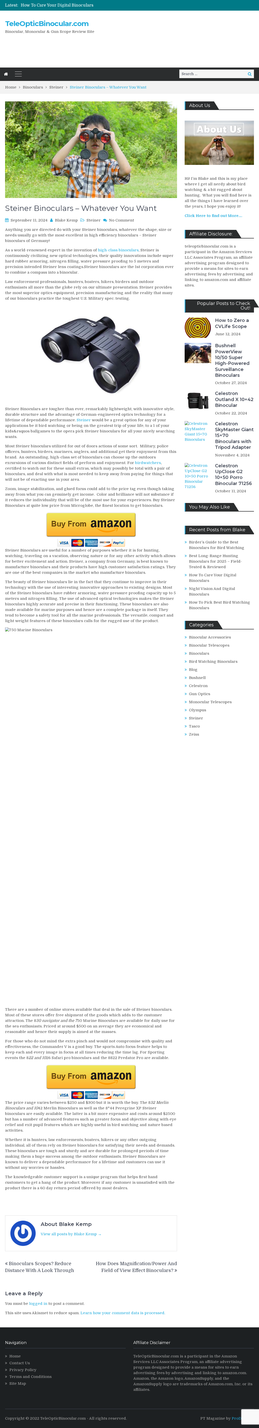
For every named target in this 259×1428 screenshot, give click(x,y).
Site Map (17, 1383)
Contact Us (19, 1363)
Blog (193, 669)
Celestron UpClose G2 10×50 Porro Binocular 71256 (233, 474)
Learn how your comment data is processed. (122, 1313)
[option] (88, 5)
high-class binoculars (118, 250)
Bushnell (197, 677)
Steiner (94, 220)
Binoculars (199, 653)
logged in (38, 1303)
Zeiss (194, 734)
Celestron (198, 686)
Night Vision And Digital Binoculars (56, 5)
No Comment (121, 220)
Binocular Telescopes (209, 645)
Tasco (194, 726)
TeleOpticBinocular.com (47, 23)
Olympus (197, 710)
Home (15, 1356)
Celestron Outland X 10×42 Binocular (234, 399)
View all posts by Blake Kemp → (71, 1234)
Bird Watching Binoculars (213, 661)
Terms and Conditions (30, 1376)
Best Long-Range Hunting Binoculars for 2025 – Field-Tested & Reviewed (215, 561)
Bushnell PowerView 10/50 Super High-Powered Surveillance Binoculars (232, 360)
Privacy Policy (22, 1370)
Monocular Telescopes (210, 702)
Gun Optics (199, 694)
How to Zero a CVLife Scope (232, 323)
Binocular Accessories (210, 637)
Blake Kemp (66, 220)
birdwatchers (148, 462)
